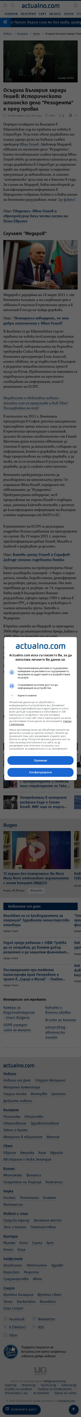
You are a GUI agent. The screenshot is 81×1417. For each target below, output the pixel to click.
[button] (40, 695)
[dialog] (40, 708)
